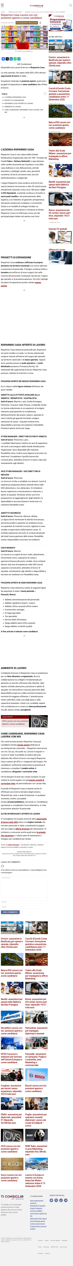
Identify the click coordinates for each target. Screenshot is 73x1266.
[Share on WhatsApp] (15, 58)
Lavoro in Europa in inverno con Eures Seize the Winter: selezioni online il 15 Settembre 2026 (35, 1180)
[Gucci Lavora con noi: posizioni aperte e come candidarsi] (12, 1164)
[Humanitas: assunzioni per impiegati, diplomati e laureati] (36, 1017)
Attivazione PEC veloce (38, 1219)
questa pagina (23, 745)
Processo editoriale (55, 1240)
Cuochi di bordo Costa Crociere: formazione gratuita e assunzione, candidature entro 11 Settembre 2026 (36, 944)
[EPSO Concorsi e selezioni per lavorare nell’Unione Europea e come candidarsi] (12, 1043)
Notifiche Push (54, 1247)
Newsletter (64, 1240)
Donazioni (47, 1253)
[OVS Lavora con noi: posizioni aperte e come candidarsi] (12, 1135)
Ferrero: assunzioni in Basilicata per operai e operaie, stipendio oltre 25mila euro (12, 942)
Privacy (39, 1247)
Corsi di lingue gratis (37, 1221)
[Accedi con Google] (40, 22)
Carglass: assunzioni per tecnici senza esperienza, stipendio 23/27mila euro (11, 1089)
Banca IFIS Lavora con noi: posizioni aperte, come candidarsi (11, 973)
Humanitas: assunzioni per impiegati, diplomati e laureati (36, 1031)
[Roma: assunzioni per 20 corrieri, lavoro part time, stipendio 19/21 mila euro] (36, 988)
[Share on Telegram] (19, 58)
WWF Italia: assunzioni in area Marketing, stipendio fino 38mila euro (36, 1150)
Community (46, 1247)
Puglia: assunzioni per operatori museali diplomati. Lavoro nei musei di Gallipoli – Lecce (36, 1120)
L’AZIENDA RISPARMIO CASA (15, 97)
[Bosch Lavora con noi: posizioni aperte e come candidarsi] (36, 1075)
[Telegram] (66, 1200)
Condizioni (40, 1253)
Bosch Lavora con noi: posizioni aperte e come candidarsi (36, 1088)
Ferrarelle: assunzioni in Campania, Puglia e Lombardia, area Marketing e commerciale (35, 1059)
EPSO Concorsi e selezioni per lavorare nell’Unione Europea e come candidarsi (11, 1058)
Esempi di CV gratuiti (37, 1206)
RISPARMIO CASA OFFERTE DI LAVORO (18, 103)
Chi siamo (40, 1240)
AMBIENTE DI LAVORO (12, 107)
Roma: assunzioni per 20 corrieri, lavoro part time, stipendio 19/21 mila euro (36, 1003)
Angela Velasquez (13, 845)
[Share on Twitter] (7, 58)
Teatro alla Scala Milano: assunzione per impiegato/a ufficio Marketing (36, 974)
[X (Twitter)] (56, 1200)
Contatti (47, 1240)
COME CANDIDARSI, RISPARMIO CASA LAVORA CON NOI (23, 111)
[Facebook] (51, 1200)
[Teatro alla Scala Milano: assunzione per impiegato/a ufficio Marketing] (36, 960)
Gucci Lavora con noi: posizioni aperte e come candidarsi (11, 1178)
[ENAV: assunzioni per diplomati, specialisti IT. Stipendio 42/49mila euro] (12, 1104)
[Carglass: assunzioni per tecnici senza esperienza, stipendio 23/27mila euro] (12, 1075)
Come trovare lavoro (37, 1224)
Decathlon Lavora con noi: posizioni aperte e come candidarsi (11, 1031)
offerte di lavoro (22, 829)
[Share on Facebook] (3, 58)
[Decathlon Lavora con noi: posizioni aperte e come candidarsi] (12, 1017)
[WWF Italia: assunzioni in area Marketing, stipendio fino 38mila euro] (36, 1135)
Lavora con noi (63, 1247)
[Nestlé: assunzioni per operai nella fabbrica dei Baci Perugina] (12, 988)
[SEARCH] (70, 5)
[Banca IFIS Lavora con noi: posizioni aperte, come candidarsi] (12, 960)
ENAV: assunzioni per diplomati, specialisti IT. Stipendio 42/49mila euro (11, 1118)
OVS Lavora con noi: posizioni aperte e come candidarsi (11, 1149)
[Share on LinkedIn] (11, 58)
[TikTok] (61, 1200)
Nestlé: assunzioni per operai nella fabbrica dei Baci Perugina (11, 1002)
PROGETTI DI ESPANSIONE (14, 100)
